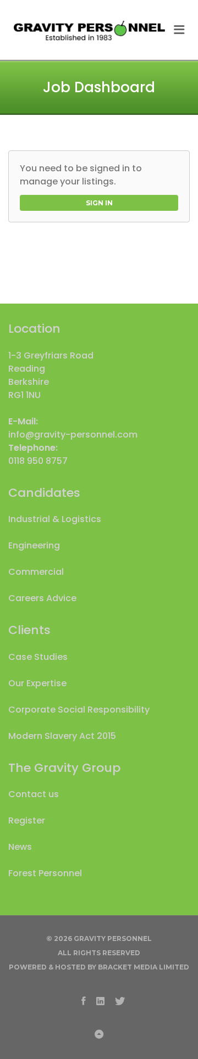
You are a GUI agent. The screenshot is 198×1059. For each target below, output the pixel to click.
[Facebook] (83, 1000)
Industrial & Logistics (54, 519)
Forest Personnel (45, 873)
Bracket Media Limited (143, 967)
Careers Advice (42, 598)
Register (26, 820)
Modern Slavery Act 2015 (62, 736)
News (20, 847)
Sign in (99, 203)
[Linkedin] (100, 1000)
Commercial (36, 571)
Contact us (33, 794)
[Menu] (179, 29)
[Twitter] (120, 1000)
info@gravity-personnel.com (73, 434)
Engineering (34, 545)
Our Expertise (37, 683)
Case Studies (38, 657)
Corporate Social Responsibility (79, 709)
